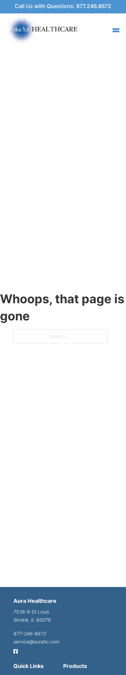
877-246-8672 (29, 633)
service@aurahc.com (36, 641)
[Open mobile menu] (116, 30)
